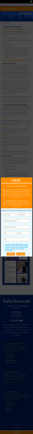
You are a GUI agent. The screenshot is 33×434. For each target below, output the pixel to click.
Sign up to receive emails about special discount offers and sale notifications (16, 245)
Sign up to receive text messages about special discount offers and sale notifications (16, 249)
